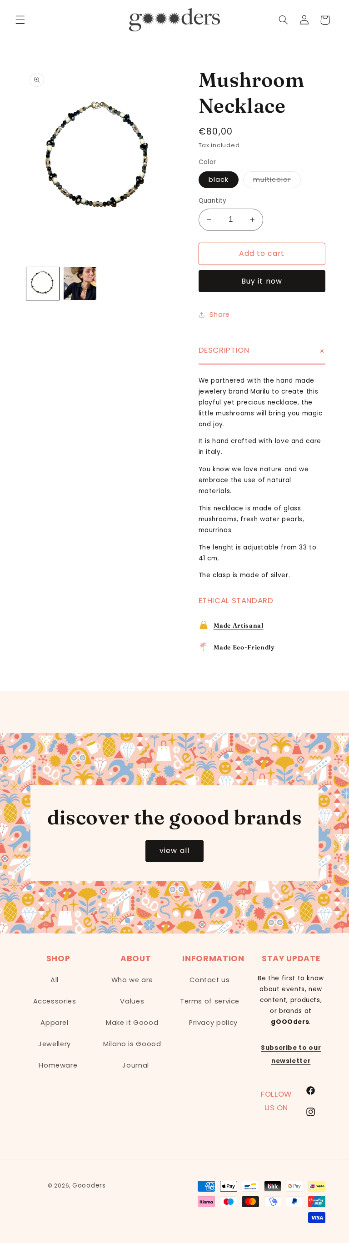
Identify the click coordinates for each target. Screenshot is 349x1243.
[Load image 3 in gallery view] (80, 283)
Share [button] (219, 314)
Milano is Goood (132, 1043)
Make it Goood (132, 1022)
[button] (20, 20)
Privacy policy (213, 1022)
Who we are (132, 979)
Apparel (54, 1022)
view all (174, 850)
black (219, 179)
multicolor (277, 181)
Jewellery (54, 1043)
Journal (135, 1065)
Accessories (54, 1001)
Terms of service (209, 1001)
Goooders (89, 1185)
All (54, 979)
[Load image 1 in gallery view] (42, 283)
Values (132, 1001)
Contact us (209, 979)
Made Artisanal (239, 625)
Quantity (213, 200)
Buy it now (261, 281)
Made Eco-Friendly (244, 647)
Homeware (58, 1065)
